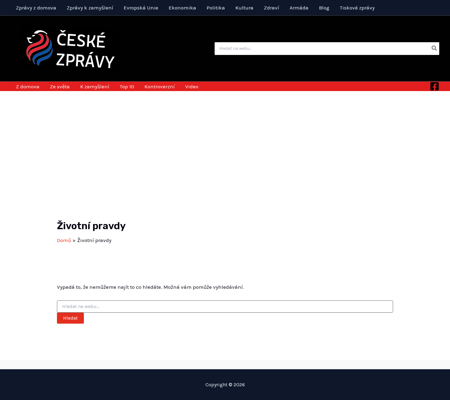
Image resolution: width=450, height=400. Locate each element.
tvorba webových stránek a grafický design (225, 364)
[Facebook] (434, 86)
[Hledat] (434, 48)
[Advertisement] (225, 137)
